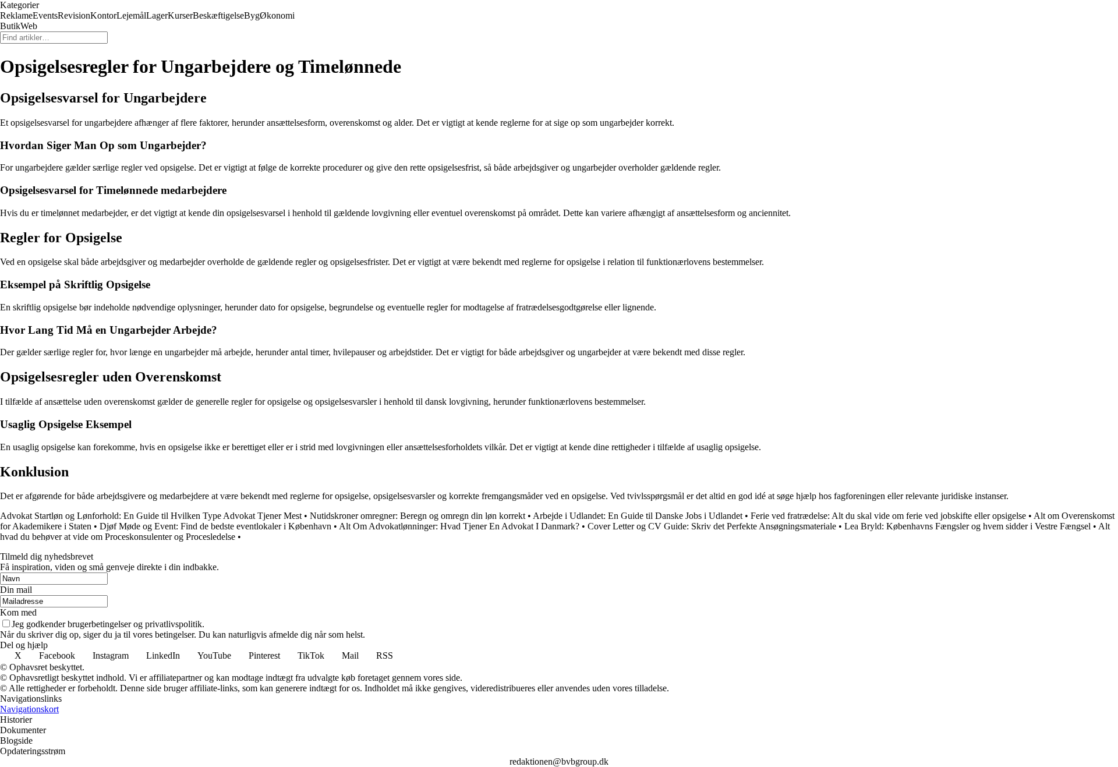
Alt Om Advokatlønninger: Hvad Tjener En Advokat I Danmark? (459, 526)
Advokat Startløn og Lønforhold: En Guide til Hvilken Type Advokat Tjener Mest (151, 516)
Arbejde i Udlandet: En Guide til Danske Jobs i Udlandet (637, 516)
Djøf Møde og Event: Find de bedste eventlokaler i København (215, 526)
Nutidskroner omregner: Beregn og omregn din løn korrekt (417, 516)
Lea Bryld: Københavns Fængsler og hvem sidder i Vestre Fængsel (967, 526)
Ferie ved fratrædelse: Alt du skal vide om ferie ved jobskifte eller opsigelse (888, 516)
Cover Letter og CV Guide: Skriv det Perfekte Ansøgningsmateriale (712, 526)
